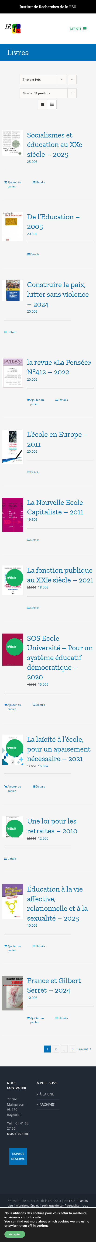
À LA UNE (47, 1094)
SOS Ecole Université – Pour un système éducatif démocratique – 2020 (60, 657)
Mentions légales (27, 1205)
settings (42, 1226)
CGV (85, 1205)
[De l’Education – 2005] (12, 226)
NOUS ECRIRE (18, 1133)
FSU (72, 1201)
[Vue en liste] (51, 104)
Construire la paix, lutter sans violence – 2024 (58, 294)
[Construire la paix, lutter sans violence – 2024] (12, 290)
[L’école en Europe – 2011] (12, 447)
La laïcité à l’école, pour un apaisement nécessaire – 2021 (59, 749)
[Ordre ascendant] (72, 79)
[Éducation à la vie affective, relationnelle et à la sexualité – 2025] (12, 901)
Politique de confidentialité (60, 1205)
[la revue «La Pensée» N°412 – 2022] (12, 373)
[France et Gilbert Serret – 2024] (12, 993)
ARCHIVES (47, 1104)
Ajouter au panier (14, 184)
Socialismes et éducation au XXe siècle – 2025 (54, 145)
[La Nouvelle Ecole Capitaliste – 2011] (12, 515)
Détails (40, 182)
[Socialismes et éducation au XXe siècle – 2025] (12, 143)
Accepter (15, 1234)
